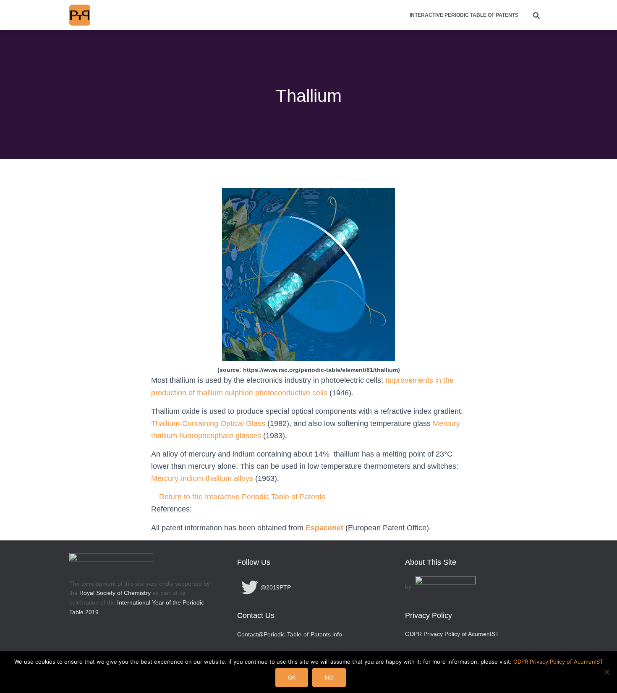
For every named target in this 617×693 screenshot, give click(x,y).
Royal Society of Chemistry (115, 592)
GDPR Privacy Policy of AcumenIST (452, 634)
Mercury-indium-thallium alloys (202, 478)
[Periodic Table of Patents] (80, 15)
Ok (291, 677)
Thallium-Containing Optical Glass (208, 423)
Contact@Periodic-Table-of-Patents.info (289, 634)
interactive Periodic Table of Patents (464, 15)
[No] (606, 672)
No (329, 677)
